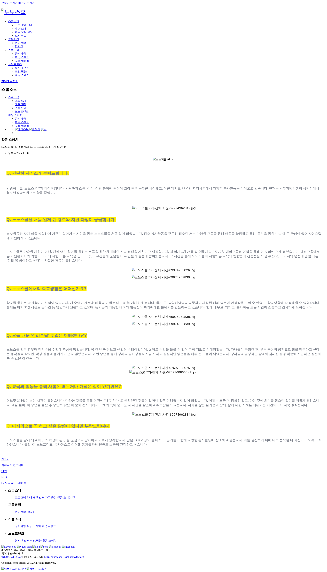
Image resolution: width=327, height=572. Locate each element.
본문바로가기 (9, 3)
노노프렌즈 (15, 64)
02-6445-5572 (11, 556)
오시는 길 (21, 35)
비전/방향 (21, 71)
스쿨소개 (13, 21)
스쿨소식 (13, 50)
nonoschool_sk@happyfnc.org (64, 556)
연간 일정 (21, 42)
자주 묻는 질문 (24, 32)
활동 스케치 (22, 57)
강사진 (19, 46)
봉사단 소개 (22, 67)
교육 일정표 (22, 60)
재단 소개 (21, 28)
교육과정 (13, 39)
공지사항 (20, 53)
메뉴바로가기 (26, 3)
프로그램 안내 (23, 25)
